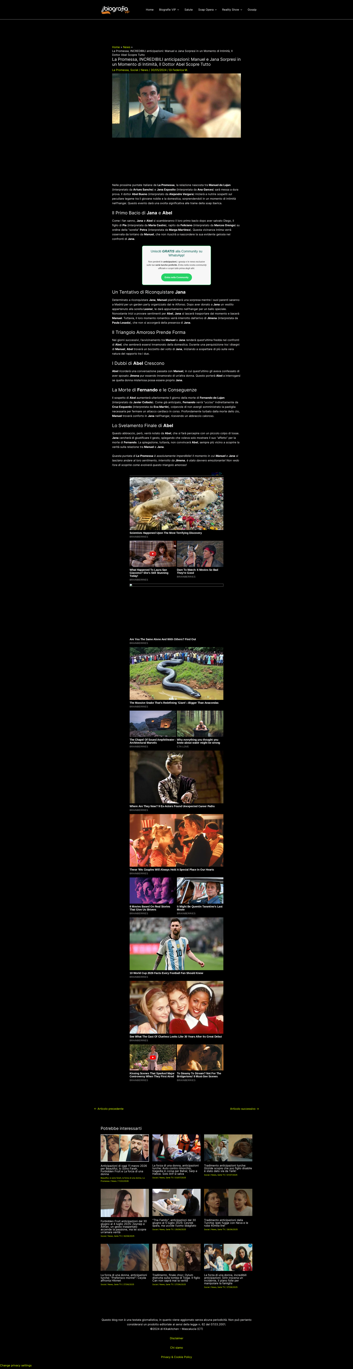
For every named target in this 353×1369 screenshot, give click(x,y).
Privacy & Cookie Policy (176, 1357)
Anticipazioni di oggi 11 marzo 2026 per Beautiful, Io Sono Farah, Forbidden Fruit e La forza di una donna (124, 1170)
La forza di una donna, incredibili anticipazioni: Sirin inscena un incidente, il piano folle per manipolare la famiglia (225, 1279)
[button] (177, 9)
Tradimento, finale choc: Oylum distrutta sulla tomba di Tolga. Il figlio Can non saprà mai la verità (176, 1277)
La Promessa (120, 70)
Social (134, 70)
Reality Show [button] (230, 9)
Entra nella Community (176, 277)
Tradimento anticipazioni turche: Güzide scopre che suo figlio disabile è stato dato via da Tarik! (228, 1168)
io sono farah (115, 1178)
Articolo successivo (244, 1108)
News (144, 70)
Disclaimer (176, 1338)
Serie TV (169, 1177)
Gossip (252, 9)
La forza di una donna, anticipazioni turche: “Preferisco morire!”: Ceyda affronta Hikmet (124, 1277)
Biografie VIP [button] (167, 9)
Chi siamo (176, 1347)
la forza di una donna (131, 1178)
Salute (188, 9)
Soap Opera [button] (206, 9)
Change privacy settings (16, 1365)
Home (150, 9)
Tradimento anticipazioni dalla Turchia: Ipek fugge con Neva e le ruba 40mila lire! (226, 1222)
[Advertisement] (176, 162)
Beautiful (105, 1178)
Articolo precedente (109, 1108)
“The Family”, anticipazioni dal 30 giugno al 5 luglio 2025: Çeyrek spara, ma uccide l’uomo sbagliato (174, 1222)
